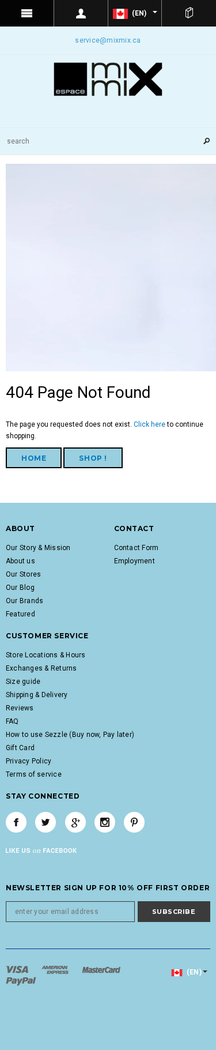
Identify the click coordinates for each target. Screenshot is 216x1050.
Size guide (23, 682)
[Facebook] (16, 822)
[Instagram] (104, 822)
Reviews (20, 708)
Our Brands (24, 601)
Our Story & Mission (38, 548)
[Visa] (18, 969)
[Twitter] (45, 822)
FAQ (12, 721)
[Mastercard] (101, 969)
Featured (20, 614)
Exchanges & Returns (41, 668)
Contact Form (136, 548)
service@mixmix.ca (108, 40)
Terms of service (34, 774)
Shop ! (93, 458)
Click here (150, 424)
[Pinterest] (134, 822)
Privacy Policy (28, 761)
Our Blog (20, 588)
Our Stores (23, 574)
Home (33, 458)
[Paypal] (21, 981)
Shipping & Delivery (37, 695)
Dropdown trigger (81, 13)
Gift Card (20, 748)
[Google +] (75, 822)
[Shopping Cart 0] (189, 13)
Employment (134, 561)
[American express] (55, 969)
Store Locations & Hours (46, 655)
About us (20, 561)
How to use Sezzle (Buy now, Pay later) (70, 735)
